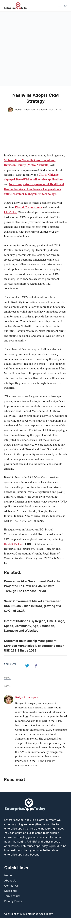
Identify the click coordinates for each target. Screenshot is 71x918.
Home (8, 875)
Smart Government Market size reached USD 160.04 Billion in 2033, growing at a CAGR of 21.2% (32, 606)
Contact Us (11, 885)
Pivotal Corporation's (28, 207)
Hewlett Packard (13, 544)
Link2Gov (10, 212)
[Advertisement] (35, 48)
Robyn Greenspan (25, 109)
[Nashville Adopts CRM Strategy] (27, 666)
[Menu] (59, 5)
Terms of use (12, 896)
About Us (10, 880)
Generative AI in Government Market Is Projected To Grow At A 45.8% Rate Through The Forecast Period (32, 586)
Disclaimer (10, 890)
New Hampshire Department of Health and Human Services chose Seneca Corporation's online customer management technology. (34, 189)
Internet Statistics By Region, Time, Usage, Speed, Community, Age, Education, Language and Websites (34, 625)
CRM (7, 678)
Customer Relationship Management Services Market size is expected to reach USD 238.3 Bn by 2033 (34, 645)
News (7, 686)
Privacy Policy (13, 901)
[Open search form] (65, 6)
